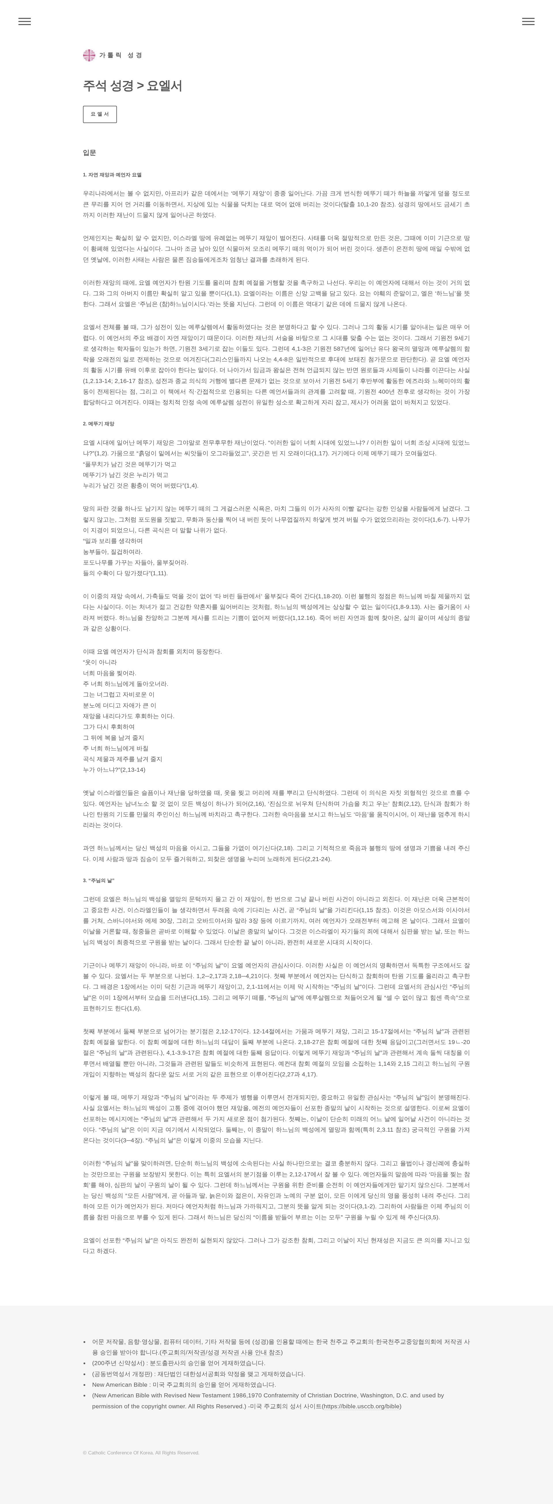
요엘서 (101, 114)
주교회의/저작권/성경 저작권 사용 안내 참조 (221, 1352)
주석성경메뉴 (24, 21)
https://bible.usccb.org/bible (361, 1406)
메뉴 (528, 21)
